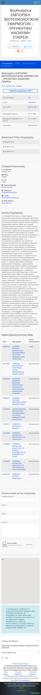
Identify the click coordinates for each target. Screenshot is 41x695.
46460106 (6, 346)
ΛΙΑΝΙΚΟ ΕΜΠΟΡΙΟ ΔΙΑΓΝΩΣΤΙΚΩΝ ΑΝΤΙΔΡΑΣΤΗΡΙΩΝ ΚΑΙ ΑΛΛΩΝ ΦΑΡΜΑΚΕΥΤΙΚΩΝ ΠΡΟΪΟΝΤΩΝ (19, 414)
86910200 (6, 474)
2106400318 (15, 47)
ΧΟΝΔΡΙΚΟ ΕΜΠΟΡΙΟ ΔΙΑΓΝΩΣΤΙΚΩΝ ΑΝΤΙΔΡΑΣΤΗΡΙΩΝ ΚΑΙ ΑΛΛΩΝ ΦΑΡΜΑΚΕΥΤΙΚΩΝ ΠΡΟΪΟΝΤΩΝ (18, 352)
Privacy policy (21, 690)
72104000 (6, 444)
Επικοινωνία (7, 66)
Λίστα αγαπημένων (38, 2)
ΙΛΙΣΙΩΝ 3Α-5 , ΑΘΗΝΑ (13, 86)
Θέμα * (4, 514)
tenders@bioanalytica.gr (10, 198)
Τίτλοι (17, 63)
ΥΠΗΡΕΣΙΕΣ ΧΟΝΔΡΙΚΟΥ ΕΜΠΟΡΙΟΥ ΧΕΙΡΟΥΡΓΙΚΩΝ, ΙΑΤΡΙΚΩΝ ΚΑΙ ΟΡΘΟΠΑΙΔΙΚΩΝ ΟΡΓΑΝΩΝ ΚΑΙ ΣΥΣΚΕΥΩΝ (18, 386)
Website (29, 47)
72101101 (6, 424)
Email (21, 51)
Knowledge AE (25, 680)
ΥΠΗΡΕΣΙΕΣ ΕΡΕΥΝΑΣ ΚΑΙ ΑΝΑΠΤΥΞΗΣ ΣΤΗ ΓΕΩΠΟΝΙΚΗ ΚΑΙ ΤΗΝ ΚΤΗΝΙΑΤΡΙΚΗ (18, 465)
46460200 (6, 379)
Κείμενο (4, 522)
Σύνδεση (35, 2)
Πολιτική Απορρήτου (33, 673)
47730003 (6, 409)
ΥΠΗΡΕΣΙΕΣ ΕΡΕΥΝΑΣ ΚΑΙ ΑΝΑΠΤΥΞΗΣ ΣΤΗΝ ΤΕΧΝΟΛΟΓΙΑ (18, 436)
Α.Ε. (29, 98)
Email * (4, 505)
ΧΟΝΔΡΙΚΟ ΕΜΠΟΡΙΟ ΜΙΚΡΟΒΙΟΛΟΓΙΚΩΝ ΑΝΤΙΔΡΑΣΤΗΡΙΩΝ (19, 401)
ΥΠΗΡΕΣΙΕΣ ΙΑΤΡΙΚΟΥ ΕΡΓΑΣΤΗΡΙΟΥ (17, 476)
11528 (29, 41)
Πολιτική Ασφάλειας (18, 673)
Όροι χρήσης (6, 673)
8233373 (14, 192)
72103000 (6, 433)
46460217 (6, 398)
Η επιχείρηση (7, 63)
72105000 (6, 461)
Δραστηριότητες (29, 63)
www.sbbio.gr (6, 203)
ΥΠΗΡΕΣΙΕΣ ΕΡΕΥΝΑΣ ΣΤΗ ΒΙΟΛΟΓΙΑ (17, 426)
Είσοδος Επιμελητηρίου (20, 664)
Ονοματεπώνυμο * (8, 496)
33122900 (6, 364)
